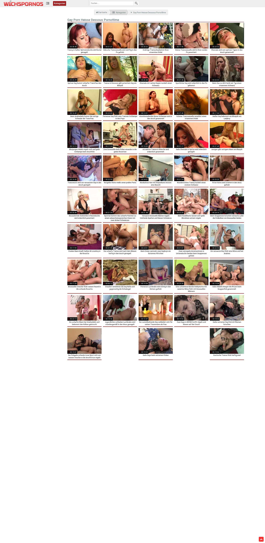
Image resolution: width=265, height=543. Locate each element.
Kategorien (59, 3)
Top (261, 539)
